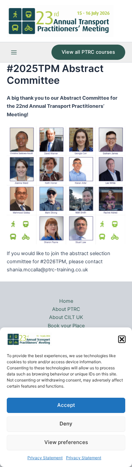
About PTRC (66, 309)
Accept (66, 405)
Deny (66, 423)
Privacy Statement (45, 457)
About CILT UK (66, 317)
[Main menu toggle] (14, 52)
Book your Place (66, 326)
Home (66, 301)
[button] (121, 339)
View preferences (66, 442)
